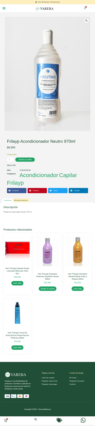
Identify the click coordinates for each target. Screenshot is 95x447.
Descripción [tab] (8, 200)
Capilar (68, 175)
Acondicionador (38, 175)
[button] (4, 8)
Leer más (17, 283)
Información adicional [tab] (21, 200)
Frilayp (15, 183)
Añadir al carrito (25, 160)
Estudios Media (61, 406)
